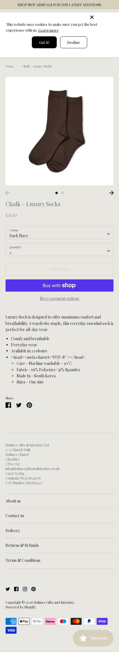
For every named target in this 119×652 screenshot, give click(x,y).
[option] (59, 131)
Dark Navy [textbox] (18, 235)
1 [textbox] (10, 252)
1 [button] (56, 193)
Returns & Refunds (22, 545)
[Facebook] (14, 588)
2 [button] (62, 193)
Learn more (48, 30)
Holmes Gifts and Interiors (54, 602)
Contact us (15, 515)
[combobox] (59, 232)
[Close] (103, 17)
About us (13, 501)
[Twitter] (5, 588)
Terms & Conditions (23, 560)
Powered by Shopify (21, 607)
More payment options (59, 298)
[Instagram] (23, 588)
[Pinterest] (31, 588)
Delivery (13, 530)
